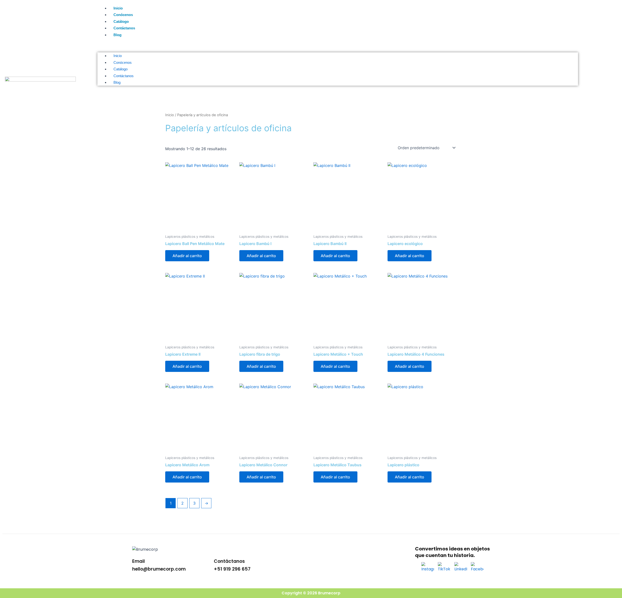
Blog (117, 35)
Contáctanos (124, 28)
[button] (337, 47)
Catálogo (121, 21)
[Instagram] (427, 568)
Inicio (118, 8)
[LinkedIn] (460, 568)
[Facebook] (477, 568)
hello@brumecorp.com (159, 569)
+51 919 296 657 (232, 569)
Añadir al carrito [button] (187, 255)
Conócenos (123, 15)
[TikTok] (444, 568)
